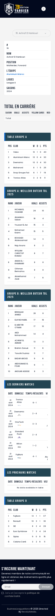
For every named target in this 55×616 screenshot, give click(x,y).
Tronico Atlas (19, 178)
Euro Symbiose (20, 531)
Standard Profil (19, 432)
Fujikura (19, 454)
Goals (35, 203)
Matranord (18, 167)
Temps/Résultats (34, 393)
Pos (10, 146)
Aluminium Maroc (15, 74)
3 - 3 (35, 424)
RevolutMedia (29, 611)
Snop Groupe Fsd (21, 172)
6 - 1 (35, 402)
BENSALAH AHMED (19, 313)
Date (10, 393)
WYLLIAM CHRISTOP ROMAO (19, 253)
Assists (43, 203)
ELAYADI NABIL (21, 320)
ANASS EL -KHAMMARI (19, 262)
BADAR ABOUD (21, 358)
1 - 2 (34, 445)
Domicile (19, 393)
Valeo (16, 152)
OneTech (19, 422)
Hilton (19, 443)
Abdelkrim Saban (19, 218)
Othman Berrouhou (19, 270)
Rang (10, 203)
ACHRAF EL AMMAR (19, 341)
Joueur (18, 203)
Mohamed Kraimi (19, 231)
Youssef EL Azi (21, 225)
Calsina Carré (19, 541)
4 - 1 (35, 456)
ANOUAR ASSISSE (22, 371)
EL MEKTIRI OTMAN (19, 326)
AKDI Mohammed (20, 334)
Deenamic (18, 162)
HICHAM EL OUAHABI (19, 210)
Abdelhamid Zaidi (20, 277)
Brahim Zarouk (21, 348)
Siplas (16, 536)
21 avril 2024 (10, 403)
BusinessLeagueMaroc (19, 608)
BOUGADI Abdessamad (21, 239)
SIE (14, 526)
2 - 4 (34, 413)
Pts (45, 146)
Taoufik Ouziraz (22, 353)
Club (15, 146)
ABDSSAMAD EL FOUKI (21, 365)
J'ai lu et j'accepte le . (22, 594)
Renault (17, 521)
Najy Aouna (20, 245)
